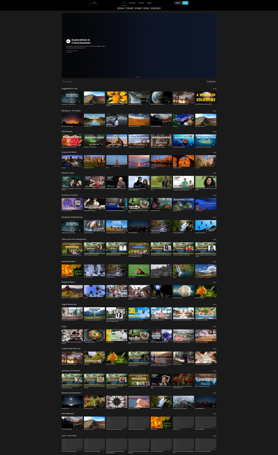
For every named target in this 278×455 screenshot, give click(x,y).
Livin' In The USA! (69, 436)
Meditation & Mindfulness (72, 217)
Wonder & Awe (68, 173)
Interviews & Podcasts (71, 371)
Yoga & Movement (69, 304)
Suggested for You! (70, 88)
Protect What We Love (71, 349)
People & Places (68, 282)
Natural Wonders (69, 261)
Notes (147, 8)
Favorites (130, 8)
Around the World (69, 152)
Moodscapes (67, 131)
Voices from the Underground (74, 239)
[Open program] (139, 45)
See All (214, 88)
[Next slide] (273, 245)
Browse (122, 8)
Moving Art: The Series (71, 111)
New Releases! (68, 413)
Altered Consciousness (71, 393)
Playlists (139, 8)
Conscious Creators (70, 195)
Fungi (64, 326)
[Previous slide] (4, 245)
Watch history (156, 8)
